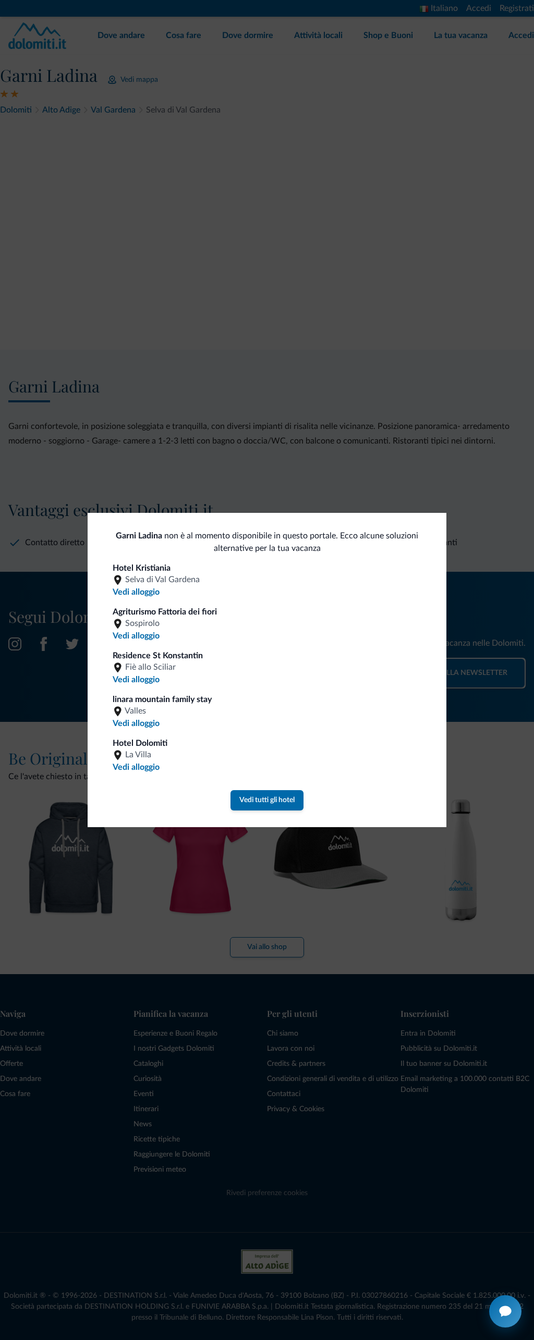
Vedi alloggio (136, 592)
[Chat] (505, 1311)
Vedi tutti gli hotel (267, 800)
